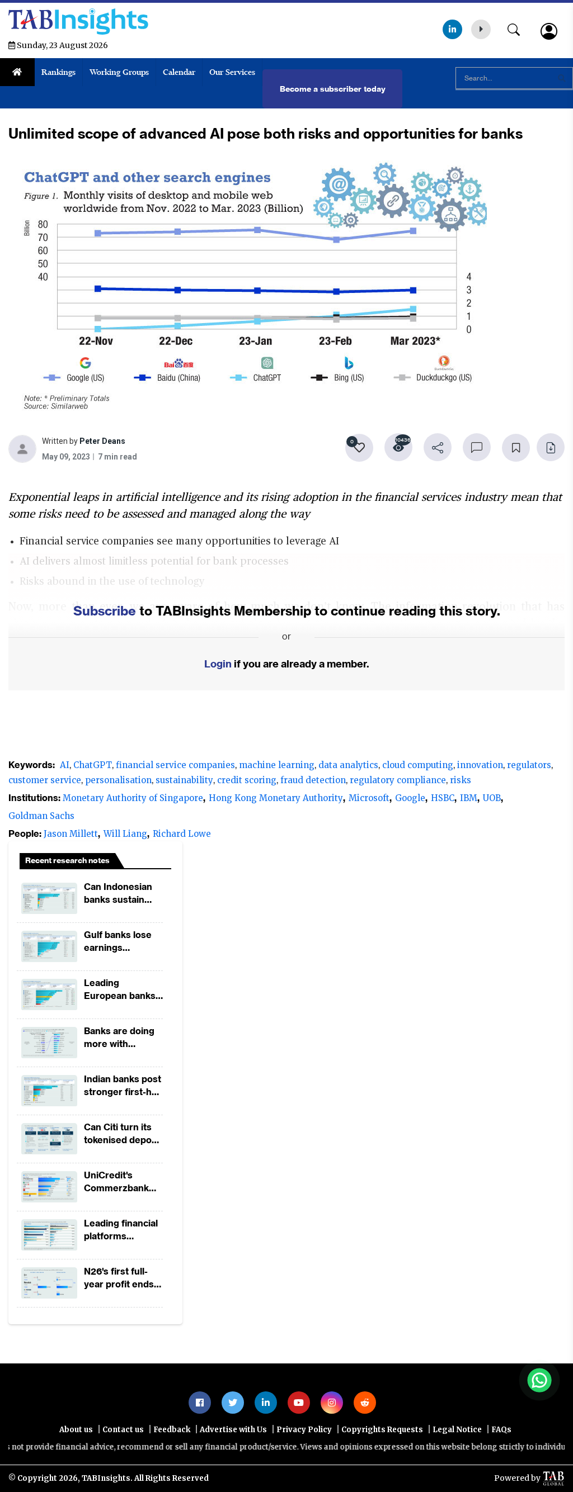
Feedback (171, 1429)
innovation (480, 765)
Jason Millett (71, 833)
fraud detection (313, 780)
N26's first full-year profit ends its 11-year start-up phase (119, 1278)
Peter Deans (102, 443)
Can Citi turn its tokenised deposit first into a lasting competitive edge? (123, 1134)
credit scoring (246, 780)
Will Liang (125, 833)
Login (218, 663)
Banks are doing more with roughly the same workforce (122, 1037)
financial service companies (175, 765)
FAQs (501, 1429)
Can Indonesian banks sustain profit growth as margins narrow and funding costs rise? (123, 893)
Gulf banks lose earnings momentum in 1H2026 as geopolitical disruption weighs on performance (123, 941)
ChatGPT (92, 765)
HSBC (442, 798)
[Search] (519, 27)
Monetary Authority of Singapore (133, 798)
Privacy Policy (304, 1429)
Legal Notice (457, 1429)
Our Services (232, 72)
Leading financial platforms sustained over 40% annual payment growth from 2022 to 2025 (121, 1230)
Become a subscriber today (333, 89)
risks (460, 780)
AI (64, 765)
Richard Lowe (182, 833)
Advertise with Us (233, 1429)
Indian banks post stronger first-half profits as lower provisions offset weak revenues (123, 1085)
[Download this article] (551, 447)
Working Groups (119, 72)
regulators (529, 765)
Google (410, 798)
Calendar (179, 72)
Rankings (58, 72)
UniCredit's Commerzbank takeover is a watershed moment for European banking (116, 1182)
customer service (44, 780)
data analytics (348, 765)
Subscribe (104, 611)
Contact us (123, 1429)
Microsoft (369, 798)
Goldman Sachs (41, 816)
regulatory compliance (398, 780)
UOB (492, 798)
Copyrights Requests (382, 1429)
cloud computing (417, 765)
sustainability (184, 780)
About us (76, 1429)
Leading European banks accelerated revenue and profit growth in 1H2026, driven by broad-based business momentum (123, 989)
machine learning (276, 765)
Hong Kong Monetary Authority (276, 798)
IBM (468, 798)
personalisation (118, 780)
